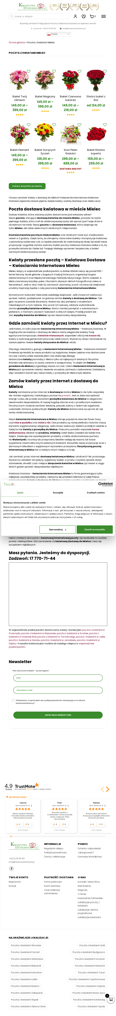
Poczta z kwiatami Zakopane (27, 993)
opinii (39, 789)
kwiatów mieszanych (51, 335)
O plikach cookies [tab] (96, 492)
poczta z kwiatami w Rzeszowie (38, 633)
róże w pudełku (23, 422)
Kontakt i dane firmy (89, 881)
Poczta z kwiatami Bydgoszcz (89, 952)
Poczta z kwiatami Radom (25, 986)
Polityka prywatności (55, 852)
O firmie (82, 894)
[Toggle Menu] (103, 16)
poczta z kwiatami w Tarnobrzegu (56, 636)
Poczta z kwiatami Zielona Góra (28, 1006)
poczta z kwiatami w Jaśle (90, 636)
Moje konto (15, 881)
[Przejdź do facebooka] (11, 868)
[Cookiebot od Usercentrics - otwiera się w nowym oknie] (100, 484)
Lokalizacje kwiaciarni (89, 917)
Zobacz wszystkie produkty (27, 186)
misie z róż (44, 422)
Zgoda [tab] (20, 492)
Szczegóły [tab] (58, 492)
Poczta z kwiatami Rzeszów (90, 965)
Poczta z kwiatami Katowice (26, 972)
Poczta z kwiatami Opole (91, 1006)
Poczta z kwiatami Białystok (26, 965)
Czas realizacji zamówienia (52, 891)
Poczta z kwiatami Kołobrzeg (89, 999)
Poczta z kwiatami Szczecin (90, 959)
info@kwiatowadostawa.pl (74, 28)
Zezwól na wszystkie (94, 529)
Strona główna (17, 42)
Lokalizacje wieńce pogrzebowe (88, 911)
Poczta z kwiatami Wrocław (26, 945)
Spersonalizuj (56, 529)
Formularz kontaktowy (90, 856)
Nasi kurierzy (84, 886)
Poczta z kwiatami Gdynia (91, 986)
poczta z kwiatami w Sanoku (24, 640)
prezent (66, 395)
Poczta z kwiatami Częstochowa (87, 979)
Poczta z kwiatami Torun (91, 972)
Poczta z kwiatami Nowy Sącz (89, 993)
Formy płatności (53, 881)
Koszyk (12, 886)
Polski (54, 34)
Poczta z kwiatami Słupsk (24, 999)
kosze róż (94, 335)
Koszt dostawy (52, 886)
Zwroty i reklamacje (54, 856)
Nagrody (82, 890)
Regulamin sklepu (53, 848)
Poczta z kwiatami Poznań (25, 952)
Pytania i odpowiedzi (89, 848)
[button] (107, 789)
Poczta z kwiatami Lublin (24, 979)
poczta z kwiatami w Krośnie (72, 633)
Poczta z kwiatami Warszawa (27, 959)
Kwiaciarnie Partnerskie (90, 898)
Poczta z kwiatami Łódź (92, 945)
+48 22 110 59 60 (17, 858)
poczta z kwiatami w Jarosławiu (58, 640)
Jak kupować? (86, 852)
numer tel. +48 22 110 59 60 (44, 28)
